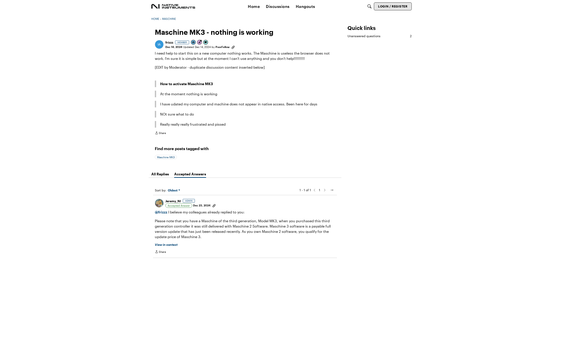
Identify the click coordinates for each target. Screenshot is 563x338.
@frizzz (161, 212)
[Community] (173, 6)
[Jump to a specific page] (331, 190)
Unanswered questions (379, 36)
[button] (159, 44)
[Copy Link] (233, 47)
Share (160, 133)
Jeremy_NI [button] (173, 201)
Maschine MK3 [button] (166, 157)
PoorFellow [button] (223, 46)
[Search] (369, 6)
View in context (166, 244)
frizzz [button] (169, 42)
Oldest (173, 190)
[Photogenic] (193, 42)
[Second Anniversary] (199, 42)
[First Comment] (205, 42)
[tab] (160, 174)
